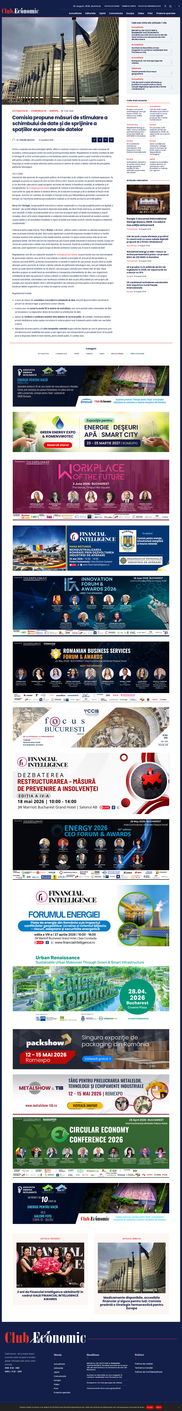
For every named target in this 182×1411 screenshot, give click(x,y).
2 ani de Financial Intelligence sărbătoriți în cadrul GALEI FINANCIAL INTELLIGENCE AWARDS (50, 1295)
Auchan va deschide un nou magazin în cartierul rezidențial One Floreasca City (150, 50)
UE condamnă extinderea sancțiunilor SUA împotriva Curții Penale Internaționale (136, 148)
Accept (150, 1407)
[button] (170, 6)
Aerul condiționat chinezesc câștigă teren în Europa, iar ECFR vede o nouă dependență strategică (158, 149)
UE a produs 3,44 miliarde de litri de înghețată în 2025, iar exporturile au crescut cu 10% (160, 131)
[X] (99, 139)
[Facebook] (179, 6)
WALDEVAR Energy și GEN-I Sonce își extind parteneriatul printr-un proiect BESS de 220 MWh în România (136, 131)
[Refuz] (179, 1407)
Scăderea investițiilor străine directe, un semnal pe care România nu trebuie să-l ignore (159, 166)
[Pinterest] (105, 139)
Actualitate (20, 111)
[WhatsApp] (111, 139)
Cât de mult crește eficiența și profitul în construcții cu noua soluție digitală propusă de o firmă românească (149, 85)
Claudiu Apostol (26, 140)
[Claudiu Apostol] (14, 139)
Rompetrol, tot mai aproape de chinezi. (147, 62)
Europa (54, 111)
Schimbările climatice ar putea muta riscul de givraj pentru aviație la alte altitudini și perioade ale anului (136, 167)
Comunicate (38, 111)
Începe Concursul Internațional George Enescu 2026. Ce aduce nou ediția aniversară (136, 113)
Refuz (158, 1407)
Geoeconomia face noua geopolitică (144, 72)
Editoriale (136, 68)
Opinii (152, 159)
